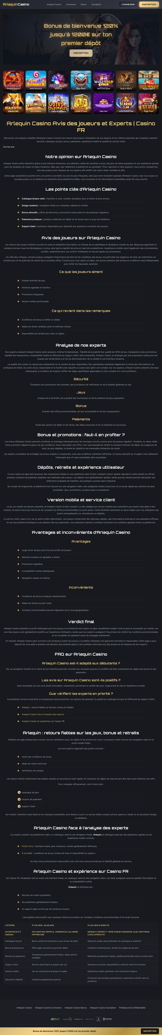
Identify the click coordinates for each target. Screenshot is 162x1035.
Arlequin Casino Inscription (103, 1007)
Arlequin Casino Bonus (76, 1007)
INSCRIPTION (149, 4)
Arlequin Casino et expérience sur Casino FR (43, 721)
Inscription (96, 4)
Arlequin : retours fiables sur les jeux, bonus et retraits (48, 707)
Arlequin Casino (54, 4)
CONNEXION (128, 4)
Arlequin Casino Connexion (48, 1007)
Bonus (83, 4)
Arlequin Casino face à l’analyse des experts (43, 714)
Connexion (71, 4)
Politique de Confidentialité (132, 1007)
